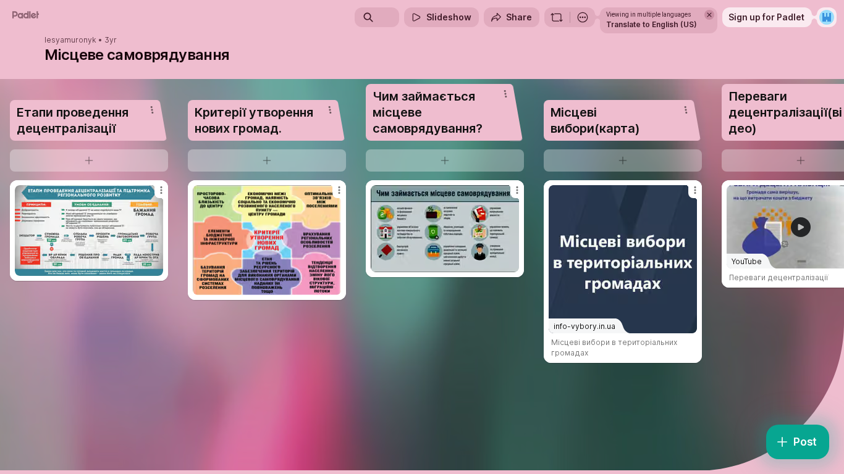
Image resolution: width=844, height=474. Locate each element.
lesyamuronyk (70, 40)
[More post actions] (161, 190)
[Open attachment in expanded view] (89, 230)
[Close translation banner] (709, 15)
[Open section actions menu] (152, 110)
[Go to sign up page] (827, 17)
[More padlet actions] (582, 17)
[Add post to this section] (89, 160)
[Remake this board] (556, 17)
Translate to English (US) (651, 24)
